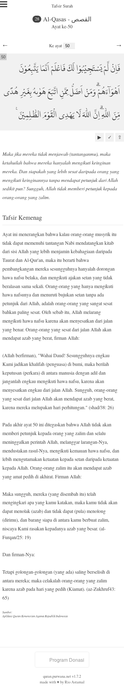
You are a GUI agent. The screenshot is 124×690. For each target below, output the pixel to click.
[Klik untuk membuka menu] (3, 4)
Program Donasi (66, 659)
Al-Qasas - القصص (67, 19)
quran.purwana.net (57, 676)
